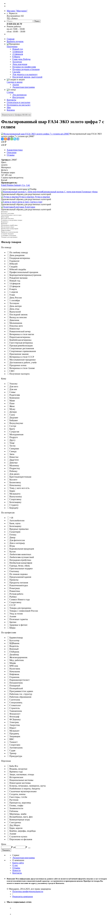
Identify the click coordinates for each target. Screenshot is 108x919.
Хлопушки (24, 207)
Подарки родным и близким (26, 69)
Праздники (12, 46)
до (14, 847)
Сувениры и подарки (8, 235)
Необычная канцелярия (9, 228)
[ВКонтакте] (2, 139)
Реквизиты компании (22, 896)
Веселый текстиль (7, 218)
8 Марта (16, 56)
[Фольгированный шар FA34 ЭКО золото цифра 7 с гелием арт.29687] (35, 134)
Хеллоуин (17, 62)
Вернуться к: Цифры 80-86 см (16, 115)
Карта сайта (18, 863)
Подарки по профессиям (24, 67)
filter (9, 107)
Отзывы (10, 155)
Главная (10, 39)
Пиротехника (6, 230)
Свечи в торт (29, 202)
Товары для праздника (9, 237)
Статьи (10, 92)
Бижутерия (5, 217)
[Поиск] (29, 847)
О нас (15, 865)
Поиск (37, 21)
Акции (15, 84)
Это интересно (19, 95)
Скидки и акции (14, 82)
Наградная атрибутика (9, 225)
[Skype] (15, 139)
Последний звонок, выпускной (27, 77)
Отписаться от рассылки (18, 102)
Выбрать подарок (15, 41)
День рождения (19, 64)
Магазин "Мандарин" (17, 11)
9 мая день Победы (21, 59)
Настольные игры (7, 227)
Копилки (4, 223)
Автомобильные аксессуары (11, 215)
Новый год (17, 49)
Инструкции (18, 97)
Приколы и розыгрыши (9, 232)
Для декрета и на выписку (25, 74)
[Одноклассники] (5, 139)
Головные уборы (70, 191)
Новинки (4, 211)
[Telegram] (18, 139)
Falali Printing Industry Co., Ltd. (15, 185)
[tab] (54, 247)
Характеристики (15, 150)
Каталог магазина (7, 213)
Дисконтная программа (23, 87)
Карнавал (4, 222)
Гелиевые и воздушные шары (11, 220)
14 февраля (17, 51)
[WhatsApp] (11, 139)
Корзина (11, 110)
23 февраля (17, 54)
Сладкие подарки (7, 233)
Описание (11, 152)
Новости (16, 870)
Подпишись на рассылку (19, 105)
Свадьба (16, 72)
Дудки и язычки (34, 197)
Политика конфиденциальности (27, 891)
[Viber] (8, 139)
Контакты (11, 100)
